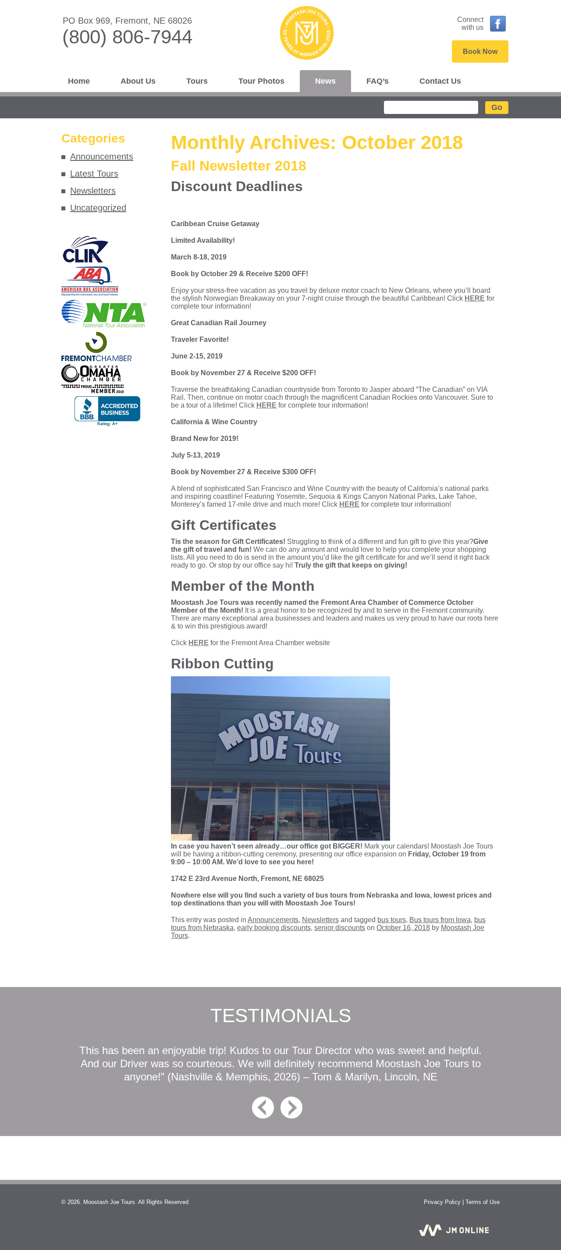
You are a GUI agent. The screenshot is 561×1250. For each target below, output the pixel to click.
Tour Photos (261, 81)
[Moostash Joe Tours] (280, 35)
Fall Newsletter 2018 (238, 166)
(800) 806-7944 (127, 36)
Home (79, 81)
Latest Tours (94, 173)
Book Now (480, 51)
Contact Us (440, 81)
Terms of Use (482, 1202)
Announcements (101, 156)
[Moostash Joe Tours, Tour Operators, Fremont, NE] (107, 411)
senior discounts (339, 927)
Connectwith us (470, 23)
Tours (197, 81)
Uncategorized (98, 208)
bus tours (391, 919)
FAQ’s (377, 81)
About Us (138, 81)
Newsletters (93, 190)
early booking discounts (274, 927)
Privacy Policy (442, 1202)
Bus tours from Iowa (440, 919)
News (325, 81)
